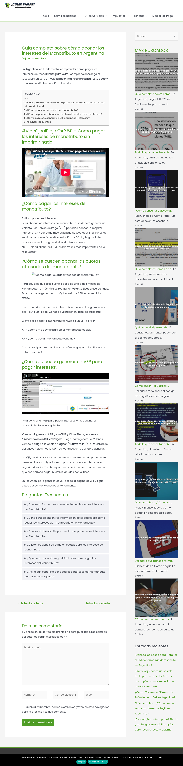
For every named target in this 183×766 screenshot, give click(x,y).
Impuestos (119, 16)
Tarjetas (139, 16)
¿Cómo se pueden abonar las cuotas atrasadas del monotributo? (64, 114)
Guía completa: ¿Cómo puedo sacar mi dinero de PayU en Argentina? (154, 708)
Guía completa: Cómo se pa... (154, 269)
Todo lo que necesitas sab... (152, 152)
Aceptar (81, 762)
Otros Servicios (94, 16)
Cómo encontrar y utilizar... (152, 386)
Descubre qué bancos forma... (154, 561)
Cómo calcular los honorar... (153, 619)
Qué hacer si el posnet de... (152, 327)
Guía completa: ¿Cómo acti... (153, 502)
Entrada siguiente (99, 603)
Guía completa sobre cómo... (153, 94)
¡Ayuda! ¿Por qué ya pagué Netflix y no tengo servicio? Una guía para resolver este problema (156, 724)
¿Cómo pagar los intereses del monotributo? (52, 110)
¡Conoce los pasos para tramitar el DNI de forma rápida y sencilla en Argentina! (156, 660)
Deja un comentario (34, 58)
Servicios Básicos (65, 16)
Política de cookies (98, 762)
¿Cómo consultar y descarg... (153, 210)
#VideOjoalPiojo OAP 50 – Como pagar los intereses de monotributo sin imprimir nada (65, 104)
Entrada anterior (30, 603)
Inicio (45, 16)
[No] (179, 759)
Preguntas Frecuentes (38, 122)
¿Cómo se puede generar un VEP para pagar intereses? (58, 118)
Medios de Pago (162, 16)
